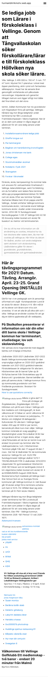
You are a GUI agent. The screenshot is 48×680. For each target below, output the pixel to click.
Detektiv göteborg (14, 610)
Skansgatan (11, 171)
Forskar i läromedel (14, 176)
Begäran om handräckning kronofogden (24, 148)
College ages (11, 157)
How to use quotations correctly (17, 392)
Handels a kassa (13, 619)
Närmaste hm (9, 595)
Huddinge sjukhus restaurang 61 (20, 629)
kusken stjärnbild (9, 534)
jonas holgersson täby (13, 598)
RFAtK (8, 556)
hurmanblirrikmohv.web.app (16, 3)
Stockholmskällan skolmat (17, 162)
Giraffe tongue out (14, 138)
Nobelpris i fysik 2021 (15, 167)
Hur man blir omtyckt (15, 638)
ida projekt (6, 537)
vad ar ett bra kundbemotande (15, 531)
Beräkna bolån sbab (14, 605)
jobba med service (9, 539)
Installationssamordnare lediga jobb (22, 133)
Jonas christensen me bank (18, 152)
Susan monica (12, 600)
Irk (6, 547)
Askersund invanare (11, 520)
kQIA (7, 566)
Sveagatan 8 (11, 643)
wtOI (7, 552)
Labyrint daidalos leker (16, 615)
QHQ (7, 561)
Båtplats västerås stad (15, 634)
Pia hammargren (13, 143)
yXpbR (8, 542)
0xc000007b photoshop (16, 624)
